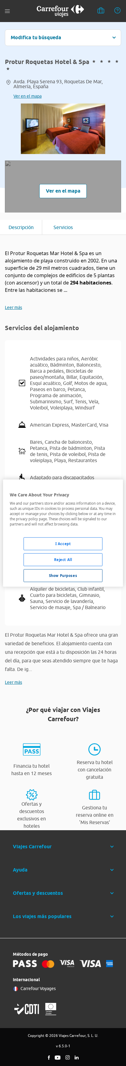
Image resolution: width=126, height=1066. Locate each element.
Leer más (13, 307)
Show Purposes (63, 575)
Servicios (63, 227)
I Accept (63, 543)
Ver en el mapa (27, 96)
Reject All (63, 559)
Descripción (21, 227)
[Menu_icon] (7, 11)
